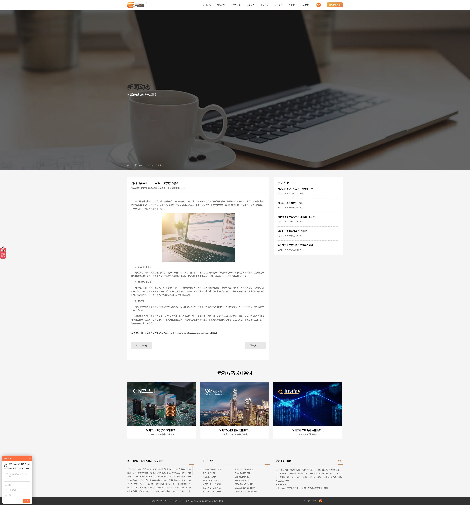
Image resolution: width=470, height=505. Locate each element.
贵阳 (277, 488)
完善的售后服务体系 (242, 477)
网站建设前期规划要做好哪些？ (293, 231)
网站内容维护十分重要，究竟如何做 (295, 189)
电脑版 (130, 389)
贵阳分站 (150, 165)
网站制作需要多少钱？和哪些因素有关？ (297, 217)
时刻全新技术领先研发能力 (245, 469)
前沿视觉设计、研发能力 (212, 484)
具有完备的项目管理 (242, 473)
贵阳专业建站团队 (209, 473)
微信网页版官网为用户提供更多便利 (295, 245)
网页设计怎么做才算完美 (290, 203)
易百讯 (141, 165)
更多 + (340, 461)
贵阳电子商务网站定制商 (244, 484)
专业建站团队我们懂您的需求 (246, 492)
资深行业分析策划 (209, 477)
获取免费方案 (335, 5)
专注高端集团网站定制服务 (245, 488)
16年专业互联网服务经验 (212, 469)
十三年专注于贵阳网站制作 (213, 488)
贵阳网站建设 (208, 501)
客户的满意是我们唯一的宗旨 (214, 492)
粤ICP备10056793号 (310, 501)
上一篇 (141, 345)
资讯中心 (159, 165)
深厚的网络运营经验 (242, 480)
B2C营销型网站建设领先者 (213, 480)
